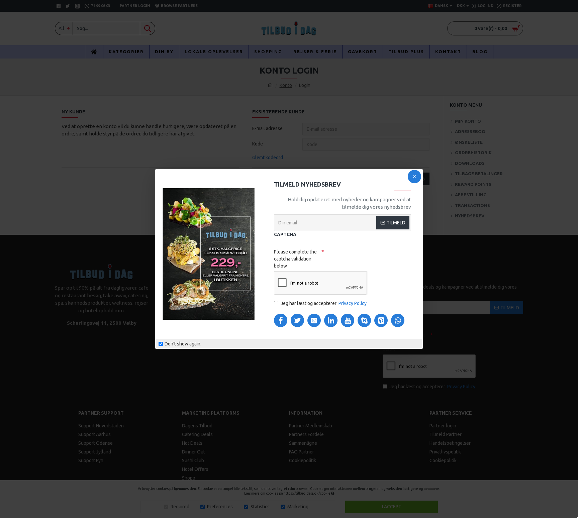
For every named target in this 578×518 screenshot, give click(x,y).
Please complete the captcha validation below (295, 259)
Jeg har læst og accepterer (324, 303)
